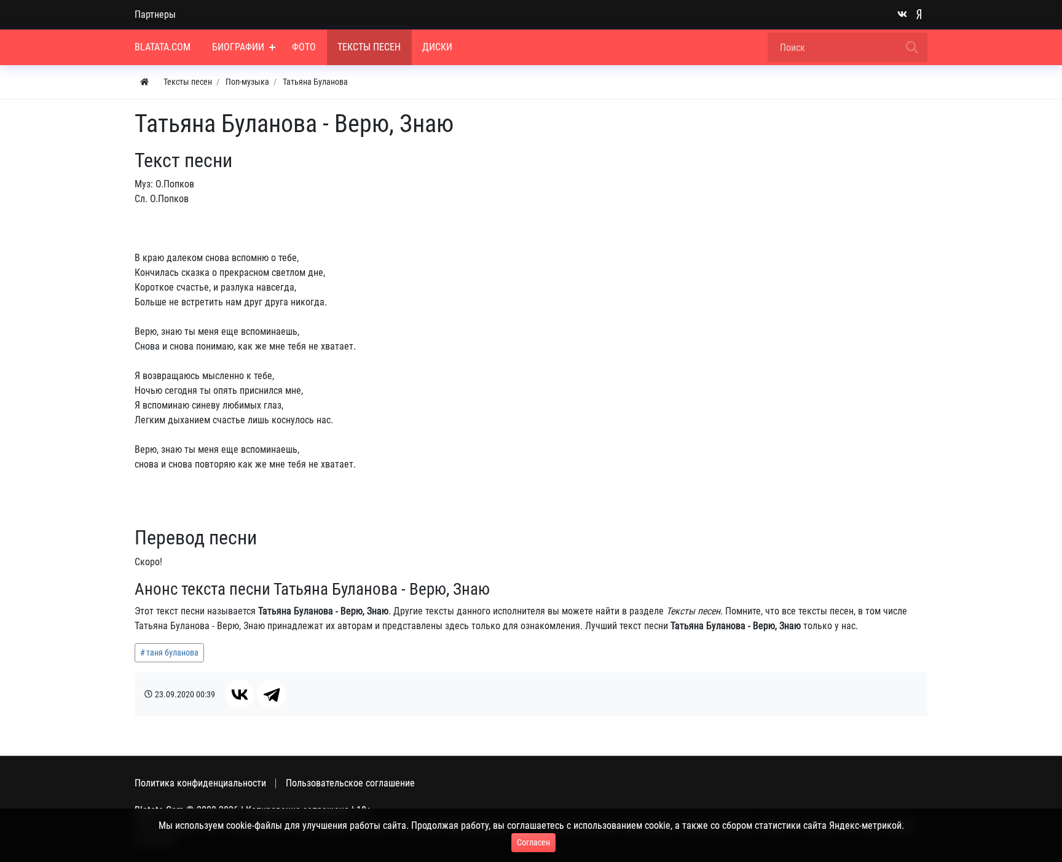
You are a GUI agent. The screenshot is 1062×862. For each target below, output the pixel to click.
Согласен (533, 842)
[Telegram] (271, 694)
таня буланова (172, 652)
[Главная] (144, 82)
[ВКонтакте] (239, 694)
